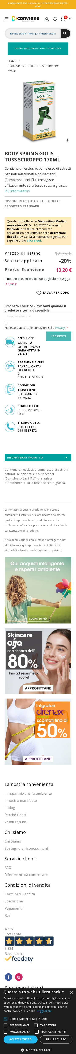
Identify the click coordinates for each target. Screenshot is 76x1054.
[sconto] (38, 661)
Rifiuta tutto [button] (56, 1039)
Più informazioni (17, 191)
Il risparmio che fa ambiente (28, 793)
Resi (8, 915)
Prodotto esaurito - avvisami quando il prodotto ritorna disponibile (35, 308)
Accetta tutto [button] (20, 1039)
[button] (67, 140)
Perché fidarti (16, 814)
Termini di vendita (20, 894)
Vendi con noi (16, 822)
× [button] (71, 993)
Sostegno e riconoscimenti (27, 848)
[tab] (38, 457)
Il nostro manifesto (21, 800)
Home (12, 61)
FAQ (8, 867)
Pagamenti (14, 908)
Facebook (8, 977)
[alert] (38, 1021)
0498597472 (15, 3)
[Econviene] (25, 18)
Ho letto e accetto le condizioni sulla (35, 328)
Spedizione (14, 901)
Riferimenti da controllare (26, 874)
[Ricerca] (65, 33)
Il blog (10, 807)
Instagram (19, 977)
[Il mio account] (47, 18)
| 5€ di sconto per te (30, 3)
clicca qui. (34, 240)
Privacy (60, 328)
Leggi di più (44, 1011)
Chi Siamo (13, 841)
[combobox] (33, 33)
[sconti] (38, 731)
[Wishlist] (55, 18)
